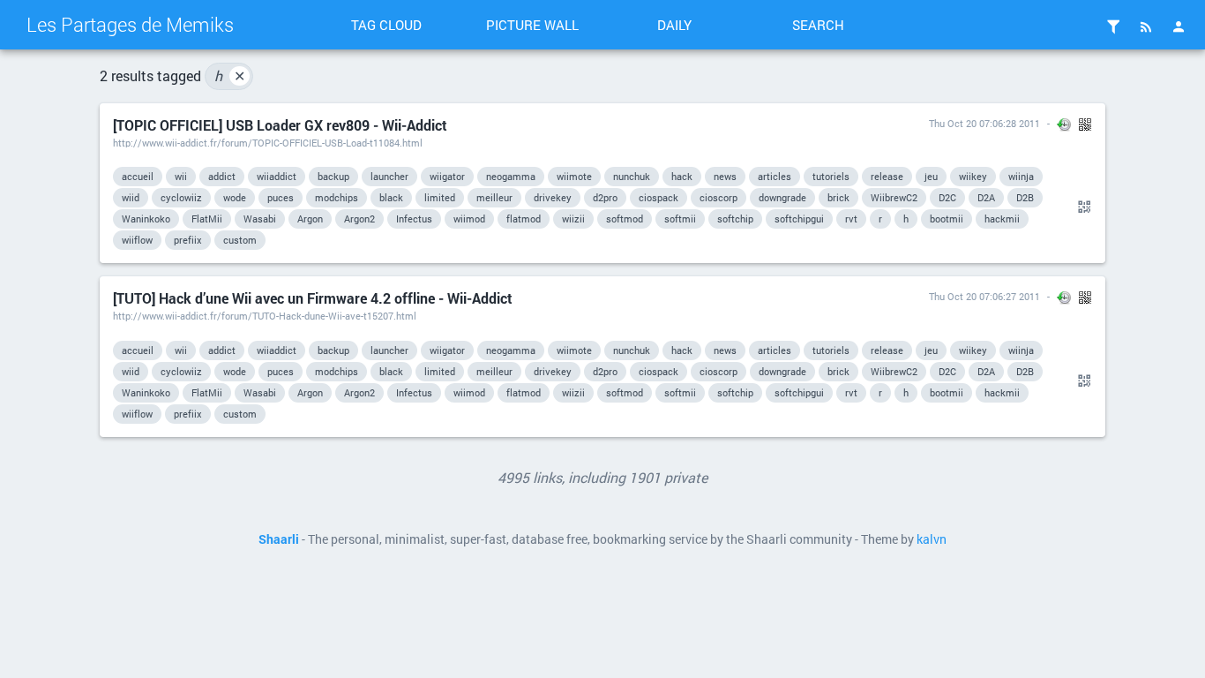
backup (333, 176)
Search (818, 25)
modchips (336, 197)
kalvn (932, 539)
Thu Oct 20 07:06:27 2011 (984, 296)
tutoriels (830, 176)
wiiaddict (276, 176)
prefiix (188, 239)
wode (234, 197)
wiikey (973, 176)
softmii (680, 218)
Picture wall (532, 25)
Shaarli (278, 539)
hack (681, 176)
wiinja (1021, 176)
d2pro (605, 197)
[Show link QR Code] (1081, 207)
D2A (986, 197)
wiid (130, 197)
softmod (624, 218)
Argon (310, 218)
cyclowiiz (181, 197)
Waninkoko (146, 218)
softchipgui (799, 218)
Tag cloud (386, 25)
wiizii (573, 218)
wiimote (574, 176)
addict (222, 176)
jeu (931, 176)
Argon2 (359, 218)
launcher (389, 176)
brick (838, 197)
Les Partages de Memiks (130, 24)
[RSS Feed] (1146, 26)
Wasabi (259, 218)
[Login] (1178, 26)
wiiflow (137, 239)
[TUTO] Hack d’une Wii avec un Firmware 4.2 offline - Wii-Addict (313, 298)
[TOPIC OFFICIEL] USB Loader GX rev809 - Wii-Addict (280, 125)
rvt (851, 218)
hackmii (1002, 218)
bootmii (946, 218)
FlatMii (206, 218)
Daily (674, 25)
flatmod (523, 218)
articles (774, 176)
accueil (137, 176)
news (725, 176)
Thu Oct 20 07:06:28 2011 (984, 123)
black (391, 197)
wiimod (469, 218)
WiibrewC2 (894, 197)
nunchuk (631, 176)
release (887, 176)
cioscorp (718, 197)
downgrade (782, 197)
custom (240, 239)
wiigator (447, 176)
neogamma (510, 176)
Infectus (414, 218)
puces (280, 197)
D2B (1025, 197)
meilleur (494, 197)
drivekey (553, 197)
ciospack (658, 197)
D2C (947, 197)
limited (439, 197)
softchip (735, 218)
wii (181, 176)
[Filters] (1113, 26)
